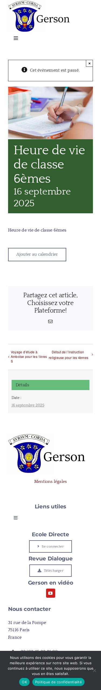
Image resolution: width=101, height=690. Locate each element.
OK (24, 682)
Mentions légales (50, 481)
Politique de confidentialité (58, 682)
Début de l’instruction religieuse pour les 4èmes (68, 355)
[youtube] (50, 593)
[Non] (94, 670)
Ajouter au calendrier (37, 254)
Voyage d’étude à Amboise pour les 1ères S (29, 356)
